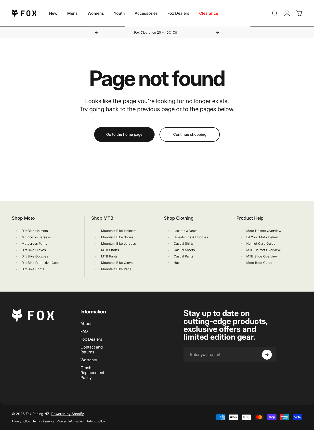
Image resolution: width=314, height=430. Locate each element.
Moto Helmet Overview (263, 231)
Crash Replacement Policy (92, 372)
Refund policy (96, 421)
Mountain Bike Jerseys (118, 243)
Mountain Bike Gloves (117, 263)
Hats (177, 263)
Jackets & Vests (185, 231)
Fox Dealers (91, 339)
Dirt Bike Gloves (34, 250)
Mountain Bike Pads (116, 269)
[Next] (217, 32)
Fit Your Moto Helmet (262, 237)
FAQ (84, 331)
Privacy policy (21, 421)
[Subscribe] (267, 355)
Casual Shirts (184, 243)
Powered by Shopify (67, 414)
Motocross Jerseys (36, 237)
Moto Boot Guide (259, 263)
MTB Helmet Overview (263, 250)
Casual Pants (183, 256)
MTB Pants (109, 256)
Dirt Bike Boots (33, 269)
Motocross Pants (34, 243)
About (86, 323)
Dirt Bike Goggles (35, 256)
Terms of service (43, 421)
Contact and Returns (91, 349)
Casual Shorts (184, 250)
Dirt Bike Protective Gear (40, 263)
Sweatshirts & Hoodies (191, 237)
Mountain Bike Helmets (118, 231)
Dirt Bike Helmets (35, 231)
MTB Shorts (110, 250)
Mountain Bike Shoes (117, 237)
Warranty (88, 359)
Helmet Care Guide (260, 243)
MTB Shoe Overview (262, 256)
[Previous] (96, 32)
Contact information (70, 421)
